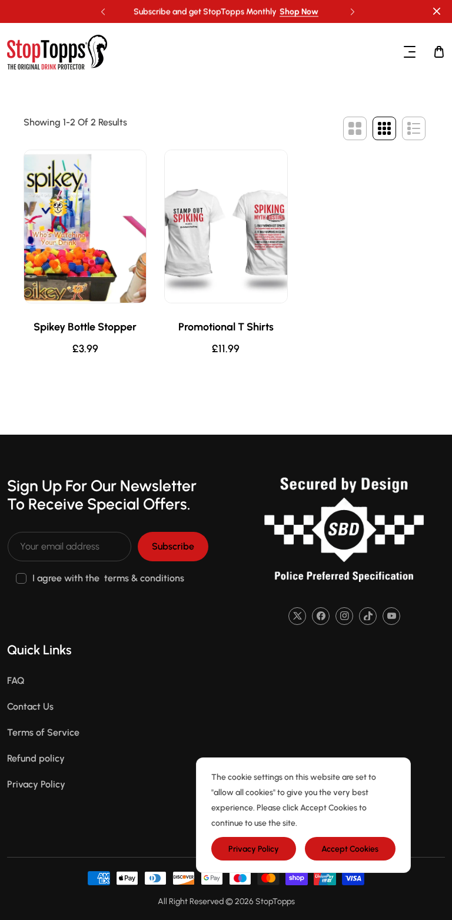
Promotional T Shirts (226, 327)
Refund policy (36, 758)
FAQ (16, 680)
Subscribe (173, 546)
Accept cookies (349, 849)
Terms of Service (43, 732)
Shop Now (299, 11)
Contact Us (30, 706)
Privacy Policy (36, 784)
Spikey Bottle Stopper (85, 327)
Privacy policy (253, 849)
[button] (351, 9)
